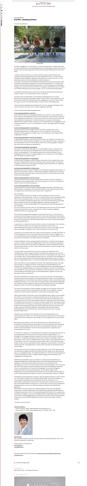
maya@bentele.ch (19, 447)
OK (47, 2)
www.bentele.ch (18, 445)
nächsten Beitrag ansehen (23, 462)
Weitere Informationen (43, 2)
